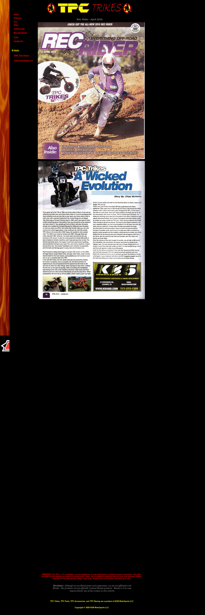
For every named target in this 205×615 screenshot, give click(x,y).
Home (16, 14)
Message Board (20, 33)
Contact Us (18, 41)
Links (16, 37)
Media (16, 50)
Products (17, 18)
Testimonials (19, 29)
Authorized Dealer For (23, 61)
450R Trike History (21, 56)
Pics (15, 22)
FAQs (16, 25)
